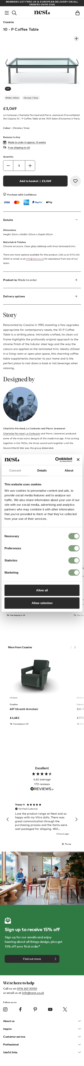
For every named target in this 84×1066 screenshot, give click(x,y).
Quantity (8, 156)
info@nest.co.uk (35, 258)
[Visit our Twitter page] (65, 1009)
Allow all (42, 590)
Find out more (32, 958)
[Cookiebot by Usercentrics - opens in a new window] (55, 459)
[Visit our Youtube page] (50, 1009)
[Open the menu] (7, 12)
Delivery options (14, 296)
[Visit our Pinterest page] (35, 1009)
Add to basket (35, 181)
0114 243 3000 (27, 988)
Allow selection (42, 603)
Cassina (8, 22)
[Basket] (77, 12)
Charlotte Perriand (13, 433)
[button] (8, 819)
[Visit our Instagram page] (5, 1009)
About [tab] (69, 470)
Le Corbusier (33, 433)
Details (8, 219)
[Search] (14, 12)
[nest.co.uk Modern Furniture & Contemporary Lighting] (42, 12)
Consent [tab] (15, 470)
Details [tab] (42, 470)
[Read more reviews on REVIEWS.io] (42, 789)
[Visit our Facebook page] (20, 1009)
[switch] (74, 548)
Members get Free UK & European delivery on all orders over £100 (42, 3)
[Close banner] (78, 459)
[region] (42, 819)
